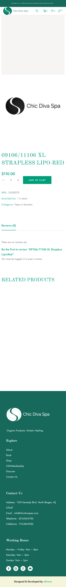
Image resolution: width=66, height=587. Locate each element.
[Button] (3, 180)
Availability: (9, 198)
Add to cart (37, 180)
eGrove (48, 581)
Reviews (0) (9, 226)
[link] (37, 11)
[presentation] (2, 332)
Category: (8, 204)
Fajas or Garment (23, 204)
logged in (20, 259)
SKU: (5, 192)
